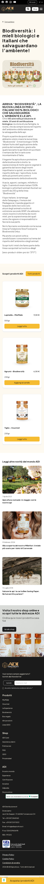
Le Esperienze (7, 708)
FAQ (4, 750)
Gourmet (5, 704)
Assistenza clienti (8, 742)
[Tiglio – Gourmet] (22, 410)
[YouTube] (14, 2)
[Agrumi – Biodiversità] (22, 353)
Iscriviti (9, 683)
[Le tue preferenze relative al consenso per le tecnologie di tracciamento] (4, 880)
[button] (41, 2)
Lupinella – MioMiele (13, 315)
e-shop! (32, 248)
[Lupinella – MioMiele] (22, 297)
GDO (4, 754)
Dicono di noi (7, 792)
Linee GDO (6, 725)
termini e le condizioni (19, 688)
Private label (7, 758)
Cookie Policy (8, 859)
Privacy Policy (8, 854)
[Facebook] (3, 2)
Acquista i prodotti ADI (22, 880)
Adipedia (5, 788)
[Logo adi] (10, 665)
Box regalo (6, 716)
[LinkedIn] (7, 2)
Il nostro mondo (8, 771)
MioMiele (5, 700)
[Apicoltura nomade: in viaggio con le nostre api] (22, 480)
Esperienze (6, 775)
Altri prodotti (7, 721)
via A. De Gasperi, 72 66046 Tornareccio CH (18, 814)
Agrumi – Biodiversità (14, 371)
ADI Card (5, 738)
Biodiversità (7, 712)
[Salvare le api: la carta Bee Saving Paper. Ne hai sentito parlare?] (22, 571)
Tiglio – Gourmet (12, 428)
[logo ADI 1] (8, 9)
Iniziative (5, 784)
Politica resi (6, 746)
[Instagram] (10, 2)
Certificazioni (7, 780)
